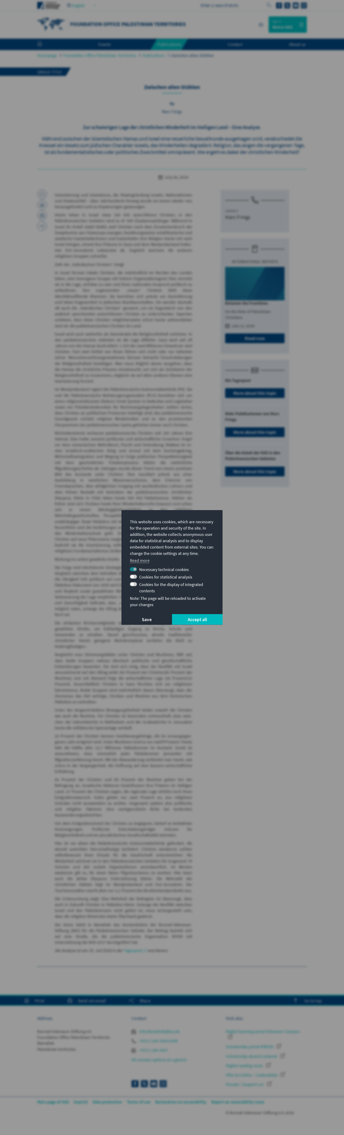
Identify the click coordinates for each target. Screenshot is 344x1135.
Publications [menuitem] (169, 44)
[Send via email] (42, 215)
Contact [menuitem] (235, 44)
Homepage (47, 55)
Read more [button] (140, 560)
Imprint (81, 1102)
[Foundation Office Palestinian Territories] (51, 24)
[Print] (42, 205)
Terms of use (138, 1102)
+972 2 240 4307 (153, 1050)
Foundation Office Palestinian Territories (99, 55)
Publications (154, 55)
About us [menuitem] (297, 44)
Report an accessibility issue (237, 1102)
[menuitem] (44, 44)
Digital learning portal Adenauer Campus (263, 1031)
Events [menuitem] (104, 44)
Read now (255, 338)
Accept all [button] (197, 619)
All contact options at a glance (159, 1059)
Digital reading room (245, 1065)
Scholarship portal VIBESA (250, 1046)
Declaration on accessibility (181, 1102)
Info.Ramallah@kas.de (159, 1031)
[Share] (42, 226)
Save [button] (147, 619)
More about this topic (254, 393)
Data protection (107, 1102)
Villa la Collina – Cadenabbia (252, 1075)
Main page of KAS (53, 1102)
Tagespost (133, 950)
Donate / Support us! (245, 1084)
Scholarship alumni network (252, 1056)
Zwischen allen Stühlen (192, 55)
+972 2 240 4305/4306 (158, 1040)
